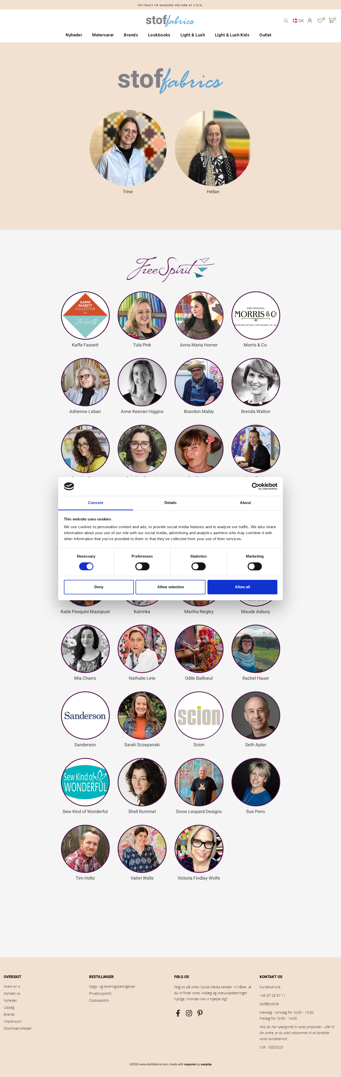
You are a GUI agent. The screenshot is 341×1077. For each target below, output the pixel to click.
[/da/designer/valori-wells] (142, 849)
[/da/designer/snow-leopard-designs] (199, 782)
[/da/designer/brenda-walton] (256, 382)
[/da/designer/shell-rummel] (142, 782)
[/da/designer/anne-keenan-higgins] (142, 382)
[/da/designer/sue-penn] (256, 782)
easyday (206, 1064)
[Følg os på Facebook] (178, 1013)
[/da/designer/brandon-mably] (199, 382)
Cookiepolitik (99, 1000)
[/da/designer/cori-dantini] (199, 449)
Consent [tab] (95, 503)
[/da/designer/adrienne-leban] (85, 382)
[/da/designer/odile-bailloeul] (199, 648)
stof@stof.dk (269, 1003)
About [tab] (245, 503)
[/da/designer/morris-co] (256, 315)
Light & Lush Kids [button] (232, 35)
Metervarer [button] (103, 35)
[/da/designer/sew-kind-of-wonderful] (85, 782)
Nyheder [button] (74, 35)
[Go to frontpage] (170, 22)
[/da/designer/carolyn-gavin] (85, 449)
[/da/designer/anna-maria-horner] (199, 315)
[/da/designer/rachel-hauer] (256, 648)
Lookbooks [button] (159, 35)
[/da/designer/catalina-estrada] (142, 449)
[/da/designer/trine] (128, 148)
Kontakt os (12, 993)
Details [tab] (171, 503)
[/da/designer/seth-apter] (256, 715)
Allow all (242, 587)
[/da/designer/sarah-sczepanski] (142, 715)
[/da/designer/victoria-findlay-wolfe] (199, 849)
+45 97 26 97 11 (273, 995)
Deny (98, 587)
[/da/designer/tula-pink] (142, 315)
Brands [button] (131, 35)
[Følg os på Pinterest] (200, 1013)
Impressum (12, 1021)
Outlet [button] (265, 35)
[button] (310, 20)
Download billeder (18, 1028)
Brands (9, 1014)
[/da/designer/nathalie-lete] (142, 648)
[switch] (142, 566)
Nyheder (10, 1000)
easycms (190, 1064)
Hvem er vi (12, 986)
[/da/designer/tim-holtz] (85, 849)
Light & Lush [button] (192, 35)
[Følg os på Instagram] (189, 1013)
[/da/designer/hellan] (213, 148)
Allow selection (170, 587)
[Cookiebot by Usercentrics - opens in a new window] (255, 486)
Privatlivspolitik (100, 993)
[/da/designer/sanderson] (85, 715)
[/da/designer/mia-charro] (85, 648)
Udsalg (9, 1007)
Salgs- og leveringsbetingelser (112, 986)
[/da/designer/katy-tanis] (256, 449)
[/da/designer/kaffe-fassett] (85, 315)
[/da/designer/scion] (199, 715)
